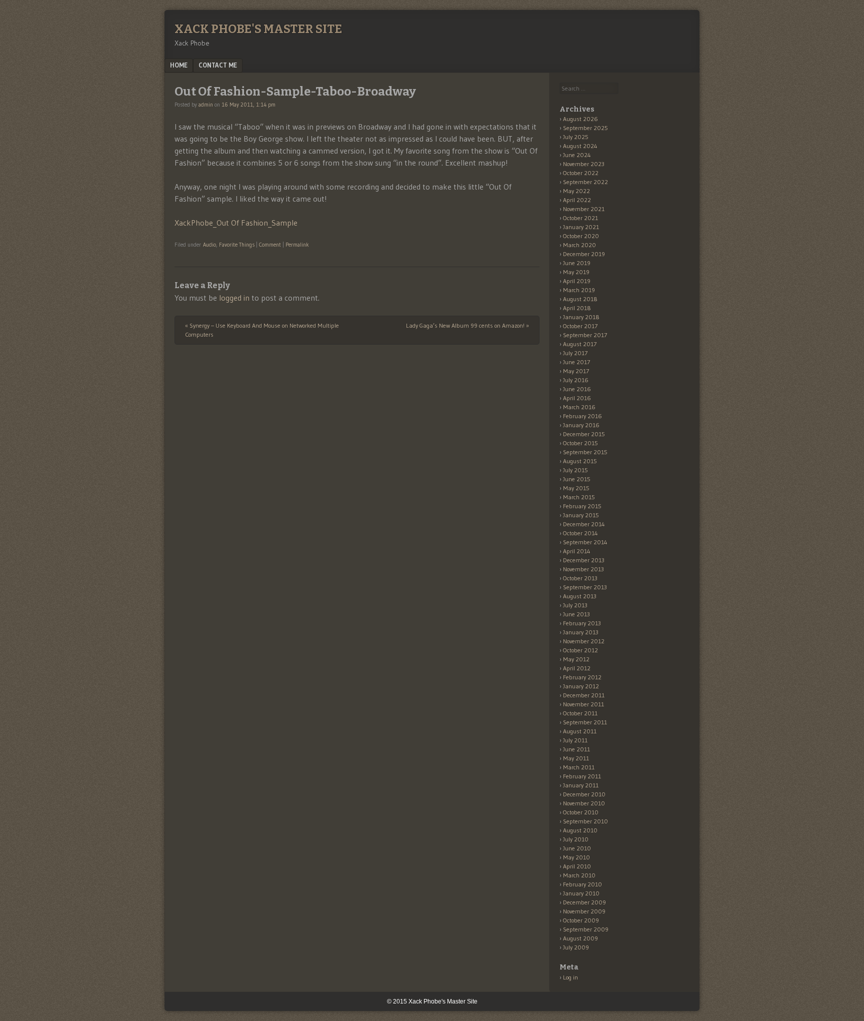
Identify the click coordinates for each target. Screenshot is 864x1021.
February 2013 (582, 623)
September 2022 (585, 182)
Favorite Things (236, 244)
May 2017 (576, 371)
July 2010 (575, 839)
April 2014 (576, 551)
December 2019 (584, 254)
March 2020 (579, 245)
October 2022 (580, 173)
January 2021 (581, 227)
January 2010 (581, 893)
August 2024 (580, 146)
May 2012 (576, 659)
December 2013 (583, 560)
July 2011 (575, 740)
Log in (570, 977)
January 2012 (581, 686)
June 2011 (576, 749)
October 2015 (580, 443)
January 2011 (580, 785)
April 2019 (576, 281)
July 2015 (575, 470)
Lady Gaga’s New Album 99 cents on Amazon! (467, 325)
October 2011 (580, 713)
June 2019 (576, 263)
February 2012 (582, 677)
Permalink (297, 244)
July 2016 (575, 380)
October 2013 (580, 578)
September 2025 (585, 128)
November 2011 (583, 704)
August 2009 (580, 938)
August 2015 (580, 461)
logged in (234, 298)
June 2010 (577, 848)
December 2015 (584, 434)
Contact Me (217, 65)
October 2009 (581, 920)
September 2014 (585, 542)
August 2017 (579, 344)
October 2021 (580, 218)
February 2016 (582, 416)
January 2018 (581, 317)
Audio (209, 244)
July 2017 (575, 353)
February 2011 (582, 776)
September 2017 (585, 335)
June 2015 (576, 479)
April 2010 (577, 866)
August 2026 (580, 119)
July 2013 (575, 605)
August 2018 (580, 299)
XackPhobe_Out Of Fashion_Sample (236, 223)
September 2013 (585, 587)
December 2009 (584, 902)
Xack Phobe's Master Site (258, 29)
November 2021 (583, 209)
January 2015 (581, 515)
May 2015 (576, 488)
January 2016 (581, 425)
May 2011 (576, 758)
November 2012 (583, 641)
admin (205, 104)
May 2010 (576, 857)
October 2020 (581, 236)
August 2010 (580, 830)
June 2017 (576, 362)
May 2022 (576, 191)
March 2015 (579, 497)
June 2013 (576, 614)
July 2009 (576, 947)
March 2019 (579, 290)
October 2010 (580, 812)
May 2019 (576, 272)
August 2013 (579, 596)
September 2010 (585, 821)
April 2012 (576, 668)
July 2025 (575, 137)
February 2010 (582, 884)
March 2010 (579, 875)
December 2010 (584, 794)
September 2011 (585, 722)
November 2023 (583, 164)
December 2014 (584, 524)
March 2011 (578, 767)
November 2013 (583, 569)
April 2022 (577, 200)
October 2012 (580, 650)
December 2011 (583, 695)
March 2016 (579, 407)
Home (179, 65)
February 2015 (582, 506)
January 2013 (580, 632)
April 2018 (577, 308)
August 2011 (579, 731)
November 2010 (584, 803)
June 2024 (577, 155)
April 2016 (577, 398)
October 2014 (580, 533)
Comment (270, 244)
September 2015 (585, 452)
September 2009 (585, 929)
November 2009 (584, 911)
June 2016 (577, 389)
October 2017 (580, 326)
